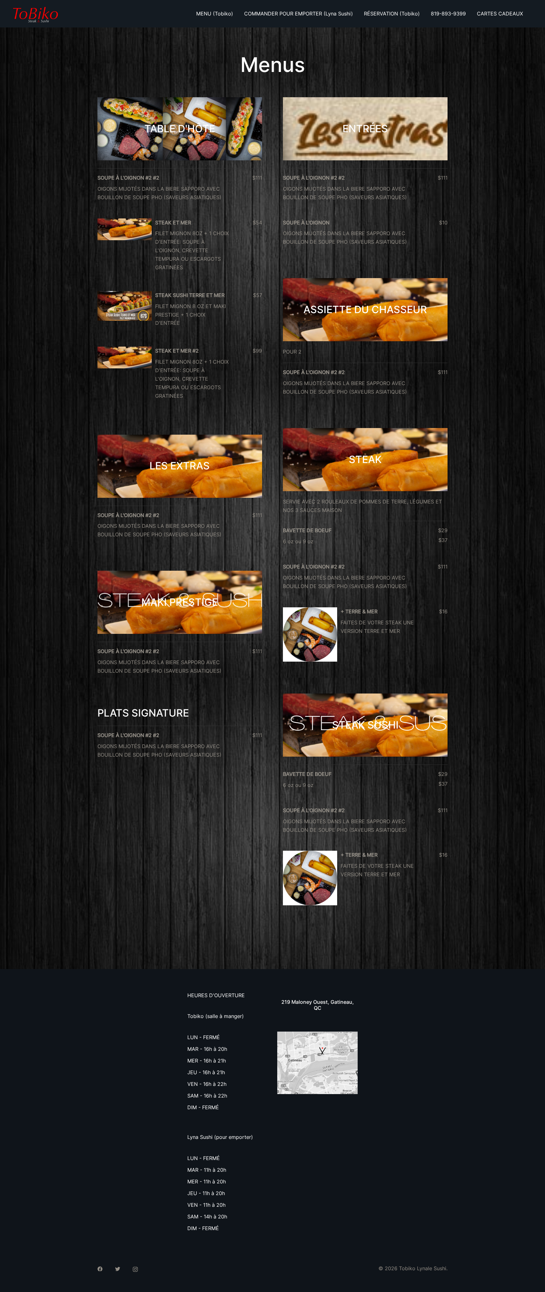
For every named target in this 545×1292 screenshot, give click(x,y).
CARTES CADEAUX (500, 13)
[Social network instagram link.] (135, 1268)
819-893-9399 (448, 13)
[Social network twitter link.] (117, 1268)
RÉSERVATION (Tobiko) (392, 13)
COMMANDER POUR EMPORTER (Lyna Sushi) (298, 13)
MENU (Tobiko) (214, 13)
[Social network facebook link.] (100, 1268)
